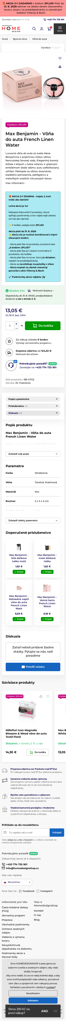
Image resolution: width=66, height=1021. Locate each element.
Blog (37, 919)
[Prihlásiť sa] (41, 28)
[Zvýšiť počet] (16, 324)
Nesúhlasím (33, 993)
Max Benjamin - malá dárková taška (47, 558)
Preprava (7, 919)
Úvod (5, 39)
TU (43, 277)
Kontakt (38, 910)
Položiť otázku (35, 666)
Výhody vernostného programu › (34, 343)
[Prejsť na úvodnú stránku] (11, 29)
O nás (37, 915)
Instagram (46, 890)
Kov (37, 491)
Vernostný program (13, 915)
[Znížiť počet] (16, 328)
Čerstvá (39, 482)
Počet (10, 326)
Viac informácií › (15, 183)
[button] (34, 28)
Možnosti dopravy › (43, 290)
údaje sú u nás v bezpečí (20, 840)
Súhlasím (33, 1000)
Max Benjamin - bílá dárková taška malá (19, 558)
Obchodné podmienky (15, 924)
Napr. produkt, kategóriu (25, 39)
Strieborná (41, 472)
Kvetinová (51, 482)
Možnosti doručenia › (27, 354)
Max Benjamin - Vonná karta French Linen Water (47, 602)
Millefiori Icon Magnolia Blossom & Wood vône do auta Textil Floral (26, 733)
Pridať (20, 572)
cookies (50, 987)
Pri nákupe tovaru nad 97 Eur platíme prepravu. (36, 772)
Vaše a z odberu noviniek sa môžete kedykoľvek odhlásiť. (29, 841)
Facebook (28, 890)
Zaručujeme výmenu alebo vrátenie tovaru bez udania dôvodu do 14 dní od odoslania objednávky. (36, 784)
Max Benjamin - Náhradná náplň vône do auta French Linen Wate (19, 602)
